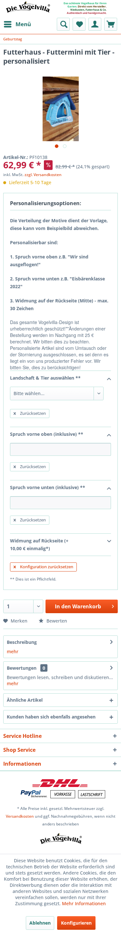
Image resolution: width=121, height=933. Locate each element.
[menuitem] (17, 24)
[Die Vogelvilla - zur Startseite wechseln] (27, 11)
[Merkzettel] (79, 24)
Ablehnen (40, 923)
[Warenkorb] (110, 24)
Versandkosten (20, 816)
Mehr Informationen (84, 903)
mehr (12, 651)
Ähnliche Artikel (25, 700)
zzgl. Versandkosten (43, 174)
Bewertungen (21, 668)
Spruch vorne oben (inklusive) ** (46, 434)
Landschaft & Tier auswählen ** (45, 378)
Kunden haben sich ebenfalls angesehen (51, 717)
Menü (23, 24)
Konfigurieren (76, 923)
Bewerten (56, 621)
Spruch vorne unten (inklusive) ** (47, 487)
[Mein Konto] (94, 24)
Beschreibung (22, 642)
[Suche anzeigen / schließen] (63, 24)
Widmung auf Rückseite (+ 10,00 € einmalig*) (39, 544)
